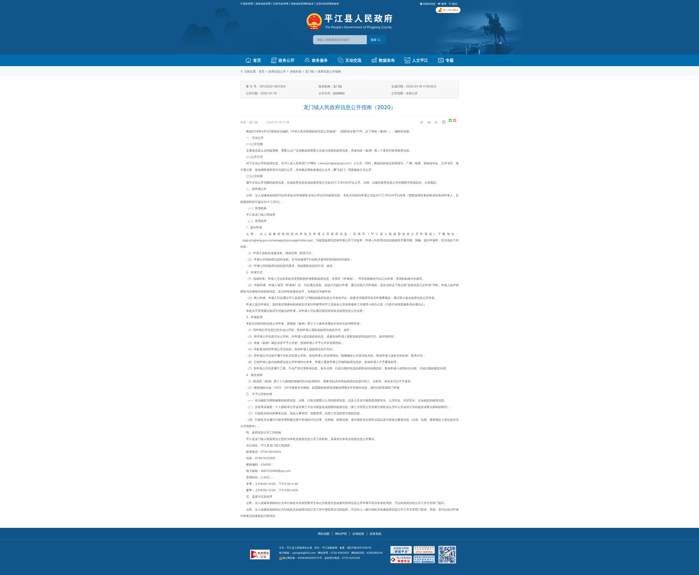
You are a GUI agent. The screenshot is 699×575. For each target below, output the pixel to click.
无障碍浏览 (429, 3)
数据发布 (387, 60)
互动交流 (353, 60)
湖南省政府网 (263, 3)
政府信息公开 (277, 71)
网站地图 (323, 533)
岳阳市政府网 (280, 3)
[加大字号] (422, 122)
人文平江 (420, 60)
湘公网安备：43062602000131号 (302, 557)
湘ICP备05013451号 (359, 547)
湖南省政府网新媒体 (302, 3)
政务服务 (320, 60)
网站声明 (341, 533)
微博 (444, 3)
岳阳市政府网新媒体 (327, 3)
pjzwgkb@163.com (304, 552)
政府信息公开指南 (329, 71)
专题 (450, 60)
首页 (257, 60)
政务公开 (287, 60)
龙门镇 (309, 71)
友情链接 (358, 533)
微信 (454, 3)
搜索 (374, 40)
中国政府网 (246, 3)
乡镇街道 (295, 71)
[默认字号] (429, 122)
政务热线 (375, 533)
